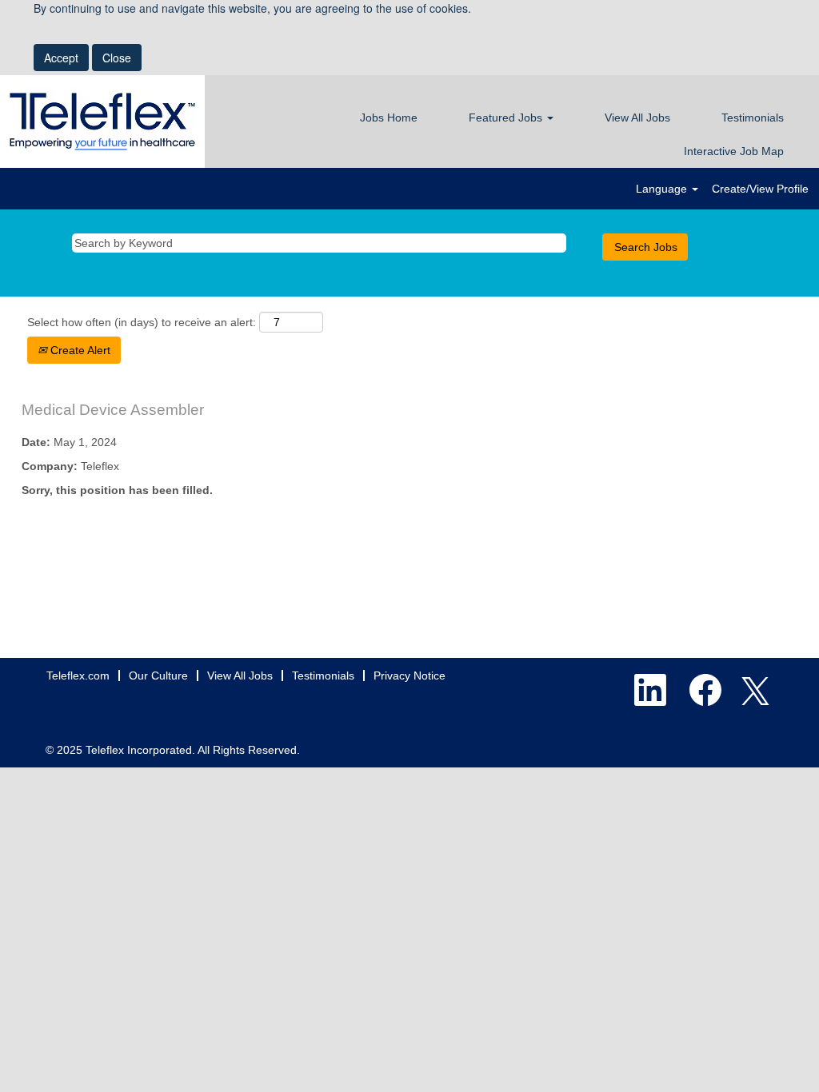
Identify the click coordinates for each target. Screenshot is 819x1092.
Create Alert (78, 350)
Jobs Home (388, 117)
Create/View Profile (760, 188)
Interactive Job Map (734, 151)
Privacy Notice (409, 675)
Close (116, 58)
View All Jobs (637, 117)
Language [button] (663, 188)
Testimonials (752, 117)
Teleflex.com (78, 675)
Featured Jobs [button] (507, 117)
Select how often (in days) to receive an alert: (141, 322)
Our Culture (158, 675)
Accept (61, 58)
